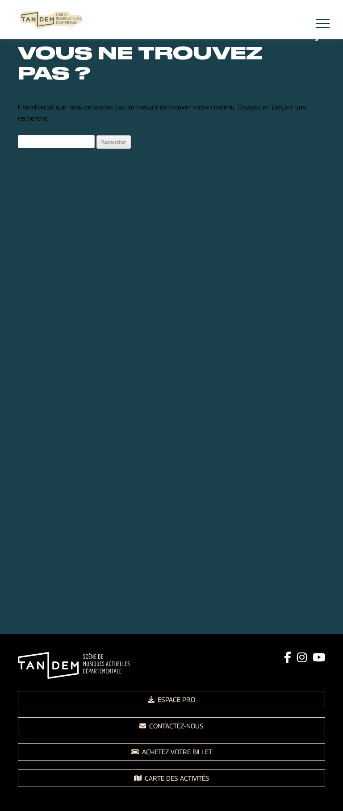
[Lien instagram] (302, 657)
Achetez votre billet (176, 752)
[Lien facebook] (287, 657)
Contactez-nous (175, 726)
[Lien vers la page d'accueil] (51, 21)
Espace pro (175, 699)
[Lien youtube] (319, 657)
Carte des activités (176, 778)
